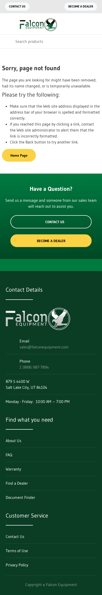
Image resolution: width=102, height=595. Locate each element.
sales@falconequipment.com (44, 346)
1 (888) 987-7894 (34, 367)
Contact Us (17, 6)
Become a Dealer (80, 6)
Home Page (18, 155)
